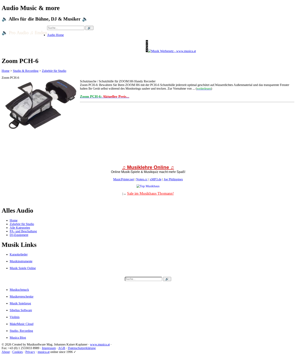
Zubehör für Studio (54, 70)
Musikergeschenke (21, 296)
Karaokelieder (19, 254)
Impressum (49, 348)
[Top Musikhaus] (148, 186)
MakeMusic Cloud (21, 324)
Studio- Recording (21, 330)
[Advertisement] (122, 157)
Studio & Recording (25, 70)
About (6, 352)
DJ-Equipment (19, 235)
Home (5, 70)
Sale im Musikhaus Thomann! (150, 193)
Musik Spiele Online (23, 268)
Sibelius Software (21, 310)
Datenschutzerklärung (82, 348)
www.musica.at (100, 344)
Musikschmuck (19, 289)
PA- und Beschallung (23, 231)
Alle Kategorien (20, 227)
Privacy (30, 352)
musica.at (44, 352)
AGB (61, 348)
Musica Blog (18, 337)
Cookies (17, 352)
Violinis (15, 317)
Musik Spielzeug (20, 303)
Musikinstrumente (21, 261)
